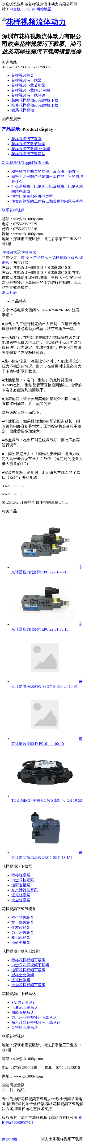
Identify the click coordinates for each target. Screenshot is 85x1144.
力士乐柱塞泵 (22, 880)
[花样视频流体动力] (34, 22)
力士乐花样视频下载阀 (30, 965)
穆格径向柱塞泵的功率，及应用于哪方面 (45, 171)
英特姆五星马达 (24, 1027)
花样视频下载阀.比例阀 (30, 90)
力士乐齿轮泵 (22, 932)
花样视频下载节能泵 (28, 85)
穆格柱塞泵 (20, 875)
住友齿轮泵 (20, 927)
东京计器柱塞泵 (24, 890)
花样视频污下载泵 (26, 80)
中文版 (15, 9)
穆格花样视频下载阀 (28, 960)
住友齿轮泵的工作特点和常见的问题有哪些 (47, 201)
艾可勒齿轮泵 (22, 923)
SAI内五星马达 (23, 1002)
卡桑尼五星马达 (24, 1007)
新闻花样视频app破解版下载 (34, 100)
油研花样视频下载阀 (28, 970)
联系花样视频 (22, 110)
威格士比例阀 (22, 975)
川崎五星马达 (22, 1012)
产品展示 (11, 129)
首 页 (25, 258)
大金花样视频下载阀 (28, 985)
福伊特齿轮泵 (22, 918)
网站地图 (43, 9)
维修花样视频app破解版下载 (34, 105)
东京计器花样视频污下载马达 (35, 1022)
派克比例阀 (20, 980)
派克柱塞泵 (20, 895)
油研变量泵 (20, 885)
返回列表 (9, 292)
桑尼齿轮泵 (20, 937)
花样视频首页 (22, 75)
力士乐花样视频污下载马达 (34, 1017)
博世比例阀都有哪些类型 (32, 196)
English (29, 9)
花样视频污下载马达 (28, 95)
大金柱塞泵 (20, 900)
